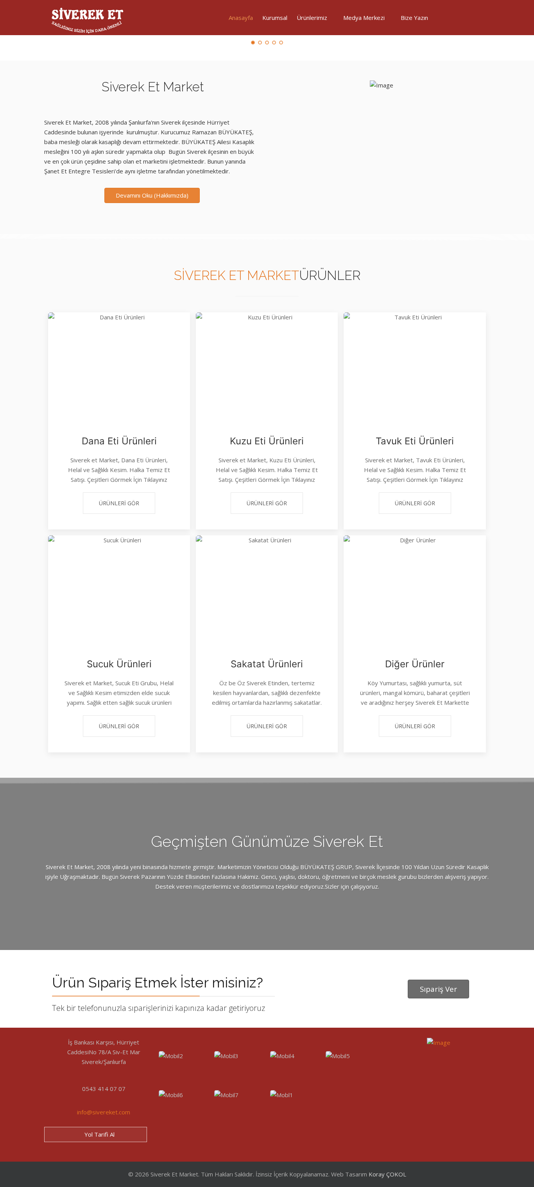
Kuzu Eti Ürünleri (267, 441)
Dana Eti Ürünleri (119, 441)
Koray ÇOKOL (387, 1174)
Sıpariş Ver (438, 989)
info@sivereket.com (103, 1112)
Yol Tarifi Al (99, 1134)
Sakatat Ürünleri (267, 664)
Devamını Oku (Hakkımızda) (152, 195)
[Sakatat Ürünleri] (267, 588)
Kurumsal (274, 17)
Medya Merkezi (364, 17)
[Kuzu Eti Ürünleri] (267, 365)
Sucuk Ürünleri (119, 664)
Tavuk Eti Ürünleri (415, 441)
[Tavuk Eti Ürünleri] (415, 365)
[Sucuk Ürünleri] (119, 588)
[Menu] (445, 17)
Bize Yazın (414, 17)
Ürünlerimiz (312, 17)
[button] (184, 1067)
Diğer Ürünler (414, 664)
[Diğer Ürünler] (415, 588)
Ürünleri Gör (119, 503)
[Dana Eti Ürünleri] (119, 365)
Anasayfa (241, 17)
